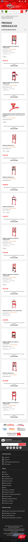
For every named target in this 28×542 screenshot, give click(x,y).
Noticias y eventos (8, 481)
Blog (5, 487)
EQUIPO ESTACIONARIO (7, 17)
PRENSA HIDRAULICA (8, 145)
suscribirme (22, 444)
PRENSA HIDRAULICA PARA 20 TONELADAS (11, 83)
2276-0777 (6, 457)
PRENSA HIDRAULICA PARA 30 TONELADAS (11, 47)
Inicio (2, 16)
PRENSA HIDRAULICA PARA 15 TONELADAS (11, 342)
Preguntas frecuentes (9, 492)
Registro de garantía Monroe (10, 498)
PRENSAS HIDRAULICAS (7, 18)
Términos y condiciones (9, 489)
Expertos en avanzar (8, 500)
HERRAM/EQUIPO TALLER (11, 16)
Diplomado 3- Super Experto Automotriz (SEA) (14, 511)
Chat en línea (14, 65)
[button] (9, 1)
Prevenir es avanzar (8, 503)
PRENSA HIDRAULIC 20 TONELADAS (12, 310)
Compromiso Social (8, 478)
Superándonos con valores (10, 513)
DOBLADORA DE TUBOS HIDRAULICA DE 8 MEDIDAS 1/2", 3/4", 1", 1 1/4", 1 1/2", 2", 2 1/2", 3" (14, 115)
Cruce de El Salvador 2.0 (9, 515)
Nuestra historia (7, 483)
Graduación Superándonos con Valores (12, 517)
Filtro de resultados (8, 30)
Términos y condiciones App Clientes (12, 494)
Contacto (6, 474)
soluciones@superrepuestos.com (11, 461)
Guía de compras (7, 496)
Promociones (7, 476)
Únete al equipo (7, 485)
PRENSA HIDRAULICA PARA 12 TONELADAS (11, 239)
